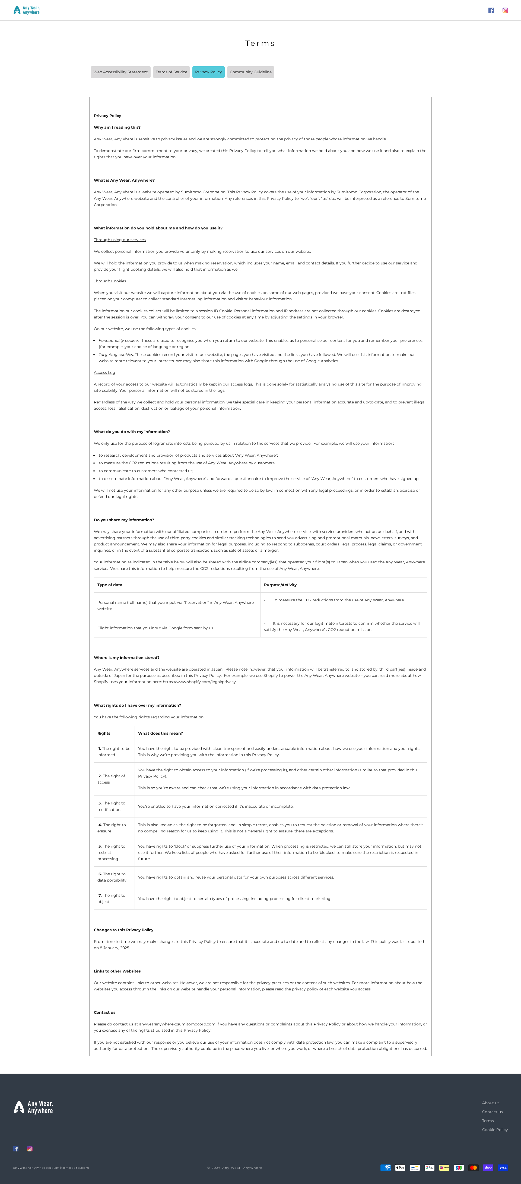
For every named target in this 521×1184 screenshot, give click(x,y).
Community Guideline (251, 72)
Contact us (492, 1111)
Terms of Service (171, 72)
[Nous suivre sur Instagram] (505, 10)
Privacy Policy (208, 72)
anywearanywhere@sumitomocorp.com (51, 1168)
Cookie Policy (495, 1129)
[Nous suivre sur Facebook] (491, 10)
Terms (488, 1120)
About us (490, 1102)
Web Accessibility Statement (120, 72)
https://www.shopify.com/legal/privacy (199, 681)
